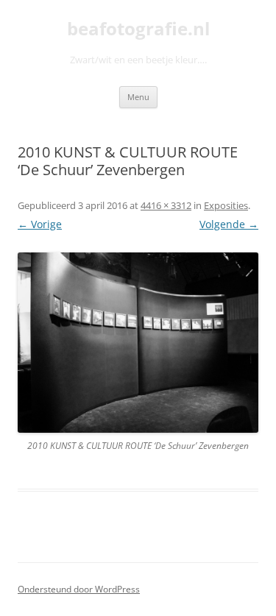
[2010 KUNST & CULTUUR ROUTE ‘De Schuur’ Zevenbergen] (138, 342)
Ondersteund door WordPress (79, 589)
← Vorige (40, 224)
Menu (138, 96)
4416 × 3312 (166, 205)
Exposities (226, 205)
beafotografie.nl (138, 29)
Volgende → (228, 224)
